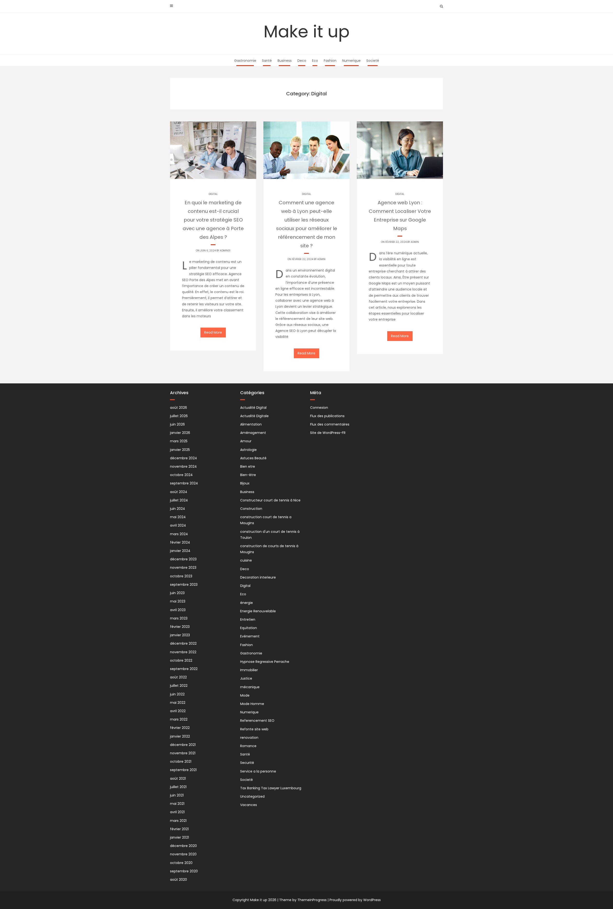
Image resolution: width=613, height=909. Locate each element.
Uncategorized (252, 796)
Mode (245, 695)
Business (285, 60)
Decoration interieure (258, 577)
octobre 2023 (181, 576)
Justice (246, 678)
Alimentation (251, 424)
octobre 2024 (181, 474)
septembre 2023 (184, 584)
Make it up (307, 31)
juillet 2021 (178, 786)
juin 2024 (177, 508)
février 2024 (180, 542)
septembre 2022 (184, 668)
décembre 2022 (183, 643)
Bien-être (248, 474)
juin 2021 (177, 795)
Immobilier (249, 670)
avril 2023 (178, 610)
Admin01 (225, 250)
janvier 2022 (180, 736)
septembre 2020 (184, 871)
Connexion (319, 407)
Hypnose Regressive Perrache (264, 661)
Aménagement (253, 432)
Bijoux (245, 483)
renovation (249, 737)
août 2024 (178, 491)
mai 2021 (177, 803)
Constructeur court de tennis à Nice (270, 500)
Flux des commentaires (329, 424)
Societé (372, 60)
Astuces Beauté (253, 458)
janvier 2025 (180, 449)
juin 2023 (177, 593)
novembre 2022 (183, 652)
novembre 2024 (183, 466)
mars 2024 (179, 534)
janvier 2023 (180, 635)
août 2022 (178, 677)
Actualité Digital (253, 407)
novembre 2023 (183, 567)
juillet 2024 (179, 500)
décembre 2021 (183, 744)
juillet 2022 (178, 685)
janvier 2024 (180, 550)
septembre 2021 (183, 769)
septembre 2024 (184, 483)
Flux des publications (327, 416)
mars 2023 (178, 618)
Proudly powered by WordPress (355, 900)
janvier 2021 (179, 837)
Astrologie (248, 449)
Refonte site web (254, 729)
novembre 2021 (182, 753)
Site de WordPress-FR (328, 432)
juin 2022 (177, 694)
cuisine (246, 560)
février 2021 (179, 829)
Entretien (247, 619)
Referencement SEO (257, 720)
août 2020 (178, 879)
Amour (245, 441)
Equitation (248, 627)
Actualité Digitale (254, 416)
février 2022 (180, 727)
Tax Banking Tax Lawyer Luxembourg (270, 788)
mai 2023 (177, 601)
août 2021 (178, 778)
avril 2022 (178, 711)
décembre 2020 (183, 845)
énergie (246, 602)
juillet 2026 (179, 416)
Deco (301, 60)
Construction (251, 508)
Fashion (330, 60)
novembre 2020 (183, 854)
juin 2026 (177, 424)
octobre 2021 (180, 761)
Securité (247, 762)
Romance (248, 746)
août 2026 (178, 407)
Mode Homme (252, 703)
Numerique (351, 60)
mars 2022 (178, 719)
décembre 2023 (183, 559)
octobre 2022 (181, 660)
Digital (213, 194)
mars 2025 (178, 441)
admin (321, 259)
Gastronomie (245, 60)
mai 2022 (177, 702)
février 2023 (180, 626)
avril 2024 (178, 525)
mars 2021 (178, 820)
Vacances (248, 804)
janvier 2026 (180, 432)
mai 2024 (178, 517)
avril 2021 (177, 812)
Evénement (250, 636)
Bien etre (247, 466)
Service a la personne (258, 771)
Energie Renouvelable (258, 611)
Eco (315, 60)
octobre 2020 (181, 862)
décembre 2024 (183, 458)
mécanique (250, 687)
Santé (267, 60)
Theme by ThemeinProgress (303, 900)
